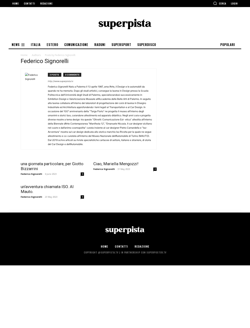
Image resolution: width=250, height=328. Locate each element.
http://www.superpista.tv (60, 81)
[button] (219, 3)
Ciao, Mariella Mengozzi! (115, 163)
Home (24, 55)
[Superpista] (125, 24)
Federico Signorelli (31, 173)
